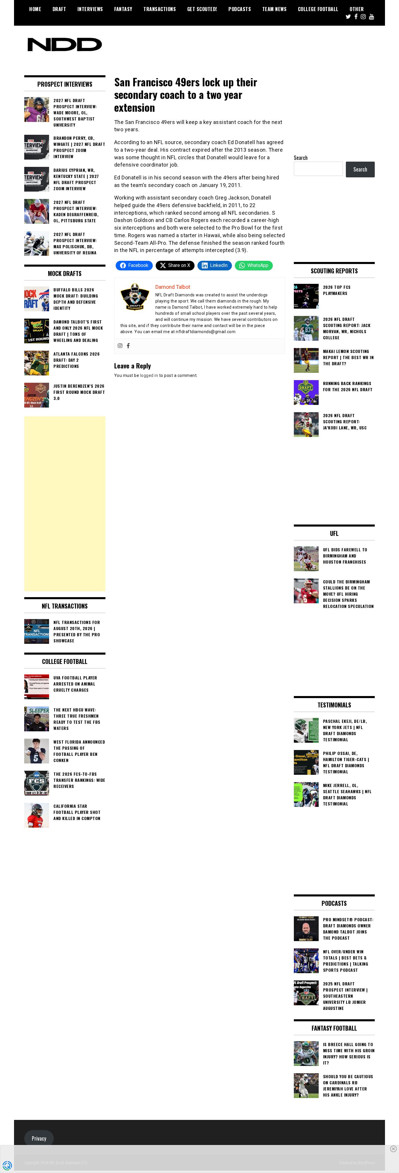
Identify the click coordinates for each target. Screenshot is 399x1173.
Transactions (159, 9)
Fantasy (123, 9)
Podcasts (239, 9)
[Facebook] (128, 346)
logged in (149, 375)
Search (301, 157)
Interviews (90, 9)
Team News (274, 9)
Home (35, 9)
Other (357, 9)
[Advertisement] (64, 503)
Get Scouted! (202, 9)
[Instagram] (120, 346)
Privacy (39, 1138)
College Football (318, 9)
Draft (59, 9)
